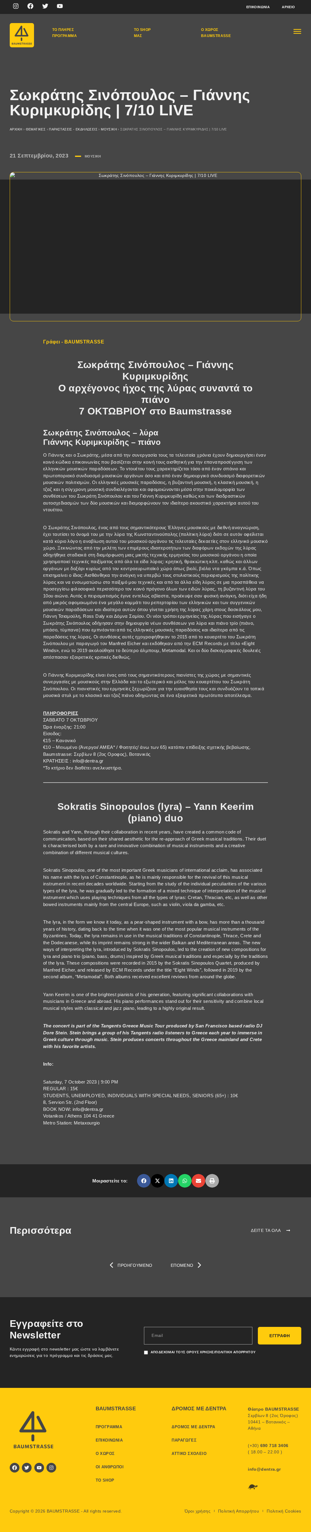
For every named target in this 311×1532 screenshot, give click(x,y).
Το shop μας (142, 33)
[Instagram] (16, 6)
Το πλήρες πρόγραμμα (64, 33)
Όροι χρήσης (197, 1511)
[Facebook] (30, 6)
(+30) (268, 1445)
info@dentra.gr (264, 1469)
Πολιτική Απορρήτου (238, 1511)
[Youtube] (60, 6)
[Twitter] (45, 6)
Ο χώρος (105, 1453)
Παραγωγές (184, 1440)
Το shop (105, 1480)
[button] (144, 1181)
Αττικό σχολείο (189, 1453)
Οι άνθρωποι (110, 1467)
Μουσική (109, 129)
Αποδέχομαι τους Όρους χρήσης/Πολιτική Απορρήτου (203, 1352)
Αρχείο (288, 7)
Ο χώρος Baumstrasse (216, 33)
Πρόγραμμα (109, 1427)
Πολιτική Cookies (284, 1511)
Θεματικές (36, 129)
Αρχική (16, 129)
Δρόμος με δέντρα (193, 1427)
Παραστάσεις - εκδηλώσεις (73, 129)
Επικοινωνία (258, 7)
